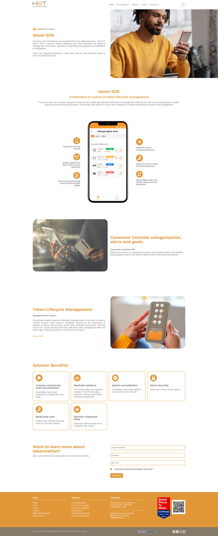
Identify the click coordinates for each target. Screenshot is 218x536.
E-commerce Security (80, 505)
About (134, 5)
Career (144, 5)
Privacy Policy (38, 516)
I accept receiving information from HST (133, 469)
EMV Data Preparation (81, 513)
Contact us (154, 5)
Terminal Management (80, 516)
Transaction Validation (80, 508)
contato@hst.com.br (118, 507)
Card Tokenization (79, 503)
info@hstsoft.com (117, 518)
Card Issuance (77, 511)
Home (111, 5)
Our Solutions (122, 5)
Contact (36, 511)
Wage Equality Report (41, 513)
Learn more (38, 336)
